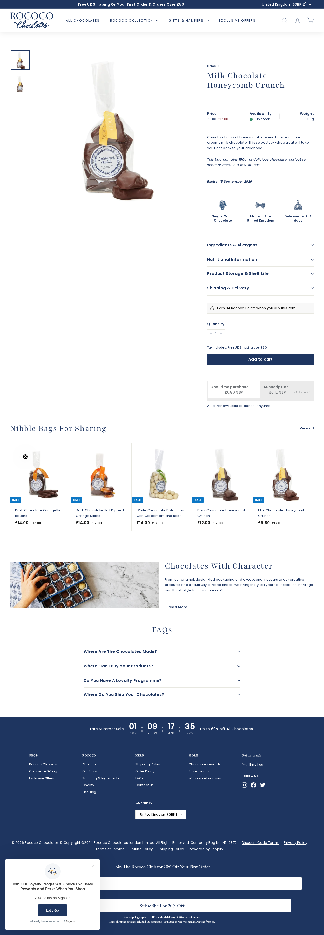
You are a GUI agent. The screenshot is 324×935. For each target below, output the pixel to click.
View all (307, 428)
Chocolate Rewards (205, 764)
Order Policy (144, 771)
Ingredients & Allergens (232, 245)
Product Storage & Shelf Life (238, 274)
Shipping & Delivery (228, 288)
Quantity (216, 323)
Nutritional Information (232, 259)
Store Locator (199, 771)
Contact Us (144, 785)
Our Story (89, 771)
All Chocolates (83, 20)
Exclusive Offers (237, 20)
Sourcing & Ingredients (100, 778)
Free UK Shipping (240, 347)
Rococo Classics (43, 764)
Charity (88, 785)
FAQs (139, 778)
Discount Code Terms (260, 842)
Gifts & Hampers (187, 20)
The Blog (89, 792)
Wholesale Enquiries (205, 778)
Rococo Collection (132, 20)
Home (211, 66)
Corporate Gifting (43, 771)
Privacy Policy (295, 842)
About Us (89, 764)
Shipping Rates (147, 764)
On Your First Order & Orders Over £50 (131, 4)
